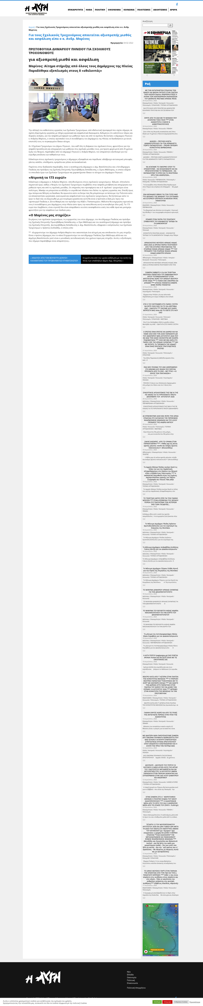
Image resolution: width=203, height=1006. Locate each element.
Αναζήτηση (148, 21)
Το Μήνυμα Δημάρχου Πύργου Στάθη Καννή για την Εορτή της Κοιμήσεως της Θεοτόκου (160, 569)
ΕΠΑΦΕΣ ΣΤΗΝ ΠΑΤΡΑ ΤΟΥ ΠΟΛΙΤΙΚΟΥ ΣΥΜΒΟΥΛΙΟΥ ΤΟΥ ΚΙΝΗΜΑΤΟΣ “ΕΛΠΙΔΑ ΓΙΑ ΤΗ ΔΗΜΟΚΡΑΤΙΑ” (160, 221)
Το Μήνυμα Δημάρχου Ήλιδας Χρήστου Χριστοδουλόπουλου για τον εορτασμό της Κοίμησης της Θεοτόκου (160, 526)
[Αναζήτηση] (170, 25)
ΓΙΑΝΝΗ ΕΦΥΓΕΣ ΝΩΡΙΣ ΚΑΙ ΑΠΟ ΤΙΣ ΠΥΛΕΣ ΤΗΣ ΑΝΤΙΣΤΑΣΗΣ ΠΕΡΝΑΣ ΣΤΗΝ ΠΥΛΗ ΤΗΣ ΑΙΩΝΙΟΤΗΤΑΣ (160, 715)
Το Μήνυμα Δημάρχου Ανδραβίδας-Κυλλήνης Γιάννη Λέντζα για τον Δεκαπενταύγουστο (160, 548)
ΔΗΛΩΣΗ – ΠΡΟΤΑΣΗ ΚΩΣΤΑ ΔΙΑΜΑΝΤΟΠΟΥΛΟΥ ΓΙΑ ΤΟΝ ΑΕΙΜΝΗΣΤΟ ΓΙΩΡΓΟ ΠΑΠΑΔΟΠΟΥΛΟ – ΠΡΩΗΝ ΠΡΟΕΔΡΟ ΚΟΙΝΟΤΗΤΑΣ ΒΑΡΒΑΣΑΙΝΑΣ (161, 144)
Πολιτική (131, 980)
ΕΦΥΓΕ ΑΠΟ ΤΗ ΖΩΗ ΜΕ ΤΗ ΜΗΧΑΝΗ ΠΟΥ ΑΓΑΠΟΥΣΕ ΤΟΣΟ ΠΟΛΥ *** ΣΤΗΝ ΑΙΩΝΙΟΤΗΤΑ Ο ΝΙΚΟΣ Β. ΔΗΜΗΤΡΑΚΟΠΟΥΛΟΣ (160, 121)
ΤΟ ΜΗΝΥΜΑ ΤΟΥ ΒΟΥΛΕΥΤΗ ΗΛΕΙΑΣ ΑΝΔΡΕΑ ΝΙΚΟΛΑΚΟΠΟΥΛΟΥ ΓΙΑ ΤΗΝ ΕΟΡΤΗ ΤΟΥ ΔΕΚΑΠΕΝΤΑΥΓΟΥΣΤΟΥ (160, 613)
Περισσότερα (194, 1002)
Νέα (129, 972)
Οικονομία (131, 977)
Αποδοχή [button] (157, 1002)
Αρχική (32, 27)
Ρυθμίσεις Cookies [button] (180, 1002)
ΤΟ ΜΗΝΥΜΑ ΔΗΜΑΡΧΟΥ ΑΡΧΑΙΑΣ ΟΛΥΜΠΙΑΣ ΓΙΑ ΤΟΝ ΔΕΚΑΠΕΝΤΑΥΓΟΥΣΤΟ (160, 591)
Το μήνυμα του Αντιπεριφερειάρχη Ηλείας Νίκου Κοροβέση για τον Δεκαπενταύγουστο (160, 635)
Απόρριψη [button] (167, 1002)
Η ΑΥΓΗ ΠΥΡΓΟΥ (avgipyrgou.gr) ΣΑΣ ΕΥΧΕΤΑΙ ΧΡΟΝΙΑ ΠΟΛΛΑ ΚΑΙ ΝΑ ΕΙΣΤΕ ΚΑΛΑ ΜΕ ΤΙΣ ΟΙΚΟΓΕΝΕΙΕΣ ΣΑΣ (160, 657)
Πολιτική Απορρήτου (136, 987)
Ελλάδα (130, 974)
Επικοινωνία (132, 983)
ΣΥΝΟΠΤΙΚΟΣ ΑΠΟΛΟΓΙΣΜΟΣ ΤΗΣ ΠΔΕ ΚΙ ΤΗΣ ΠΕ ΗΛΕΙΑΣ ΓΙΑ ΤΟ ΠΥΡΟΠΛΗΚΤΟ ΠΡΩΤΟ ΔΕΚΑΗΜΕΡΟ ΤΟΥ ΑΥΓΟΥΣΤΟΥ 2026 (160, 395)
